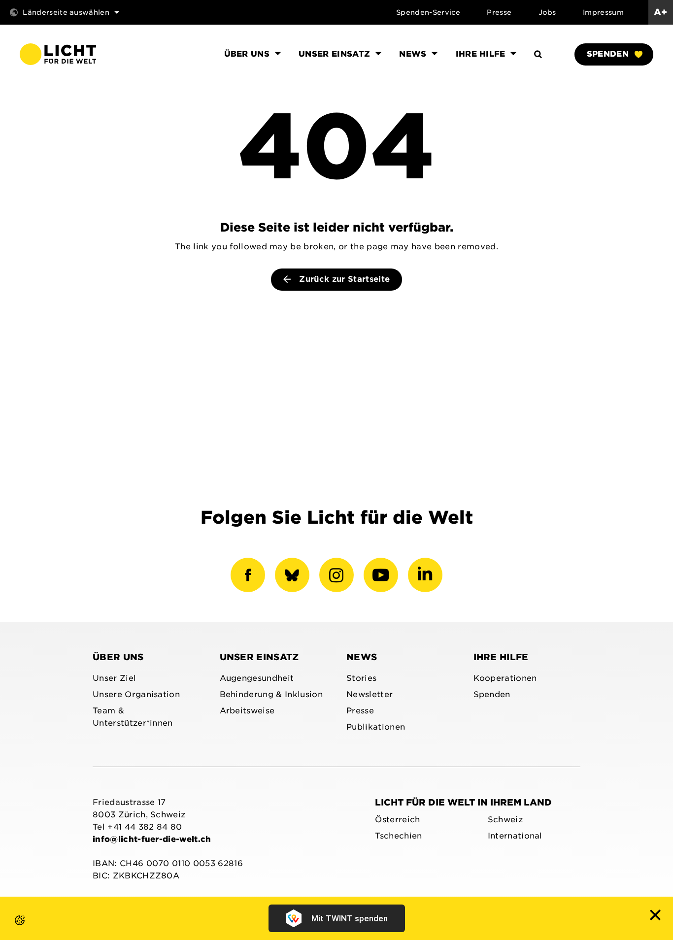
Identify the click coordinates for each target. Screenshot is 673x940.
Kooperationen (505, 678)
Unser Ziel (114, 678)
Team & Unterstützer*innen (133, 717)
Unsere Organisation (136, 694)
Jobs (547, 12)
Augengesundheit (257, 678)
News (361, 657)
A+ (661, 12)
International (515, 835)
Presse (499, 12)
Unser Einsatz (259, 657)
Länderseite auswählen (66, 12)
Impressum (603, 12)
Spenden (608, 54)
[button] (10, 930)
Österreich (397, 819)
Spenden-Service (428, 12)
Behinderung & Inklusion (271, 694)
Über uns (118, 657)
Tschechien (398, 835)
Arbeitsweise (247, 710)
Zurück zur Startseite (343, 279)
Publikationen (375, 727)
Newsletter (369, 694)
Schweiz (505, 819)
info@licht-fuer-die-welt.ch (152, 839)
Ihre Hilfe (501, 657)
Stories (361, 678)
